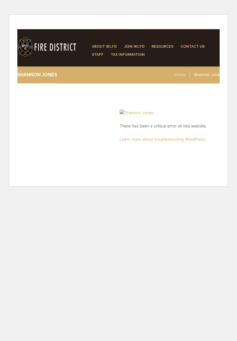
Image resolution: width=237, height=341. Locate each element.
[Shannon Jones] (171, 113)
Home (180, 74)
